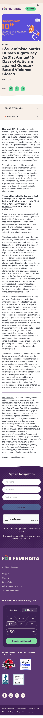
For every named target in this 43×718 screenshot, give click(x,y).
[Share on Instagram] (10, 695)
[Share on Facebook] (11, 88)
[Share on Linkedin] (23, 88)
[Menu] (39, 9)
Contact (5, 574)
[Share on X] (17, 88)
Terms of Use (34, 709)
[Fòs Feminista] (11, 8)
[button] (21, 108)
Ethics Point (7, 582)
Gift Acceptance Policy (12, 586)
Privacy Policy (21, 709)
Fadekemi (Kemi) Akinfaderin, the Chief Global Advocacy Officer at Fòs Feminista (20, 204)
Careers (5, 578)
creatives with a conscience (24, 712)
